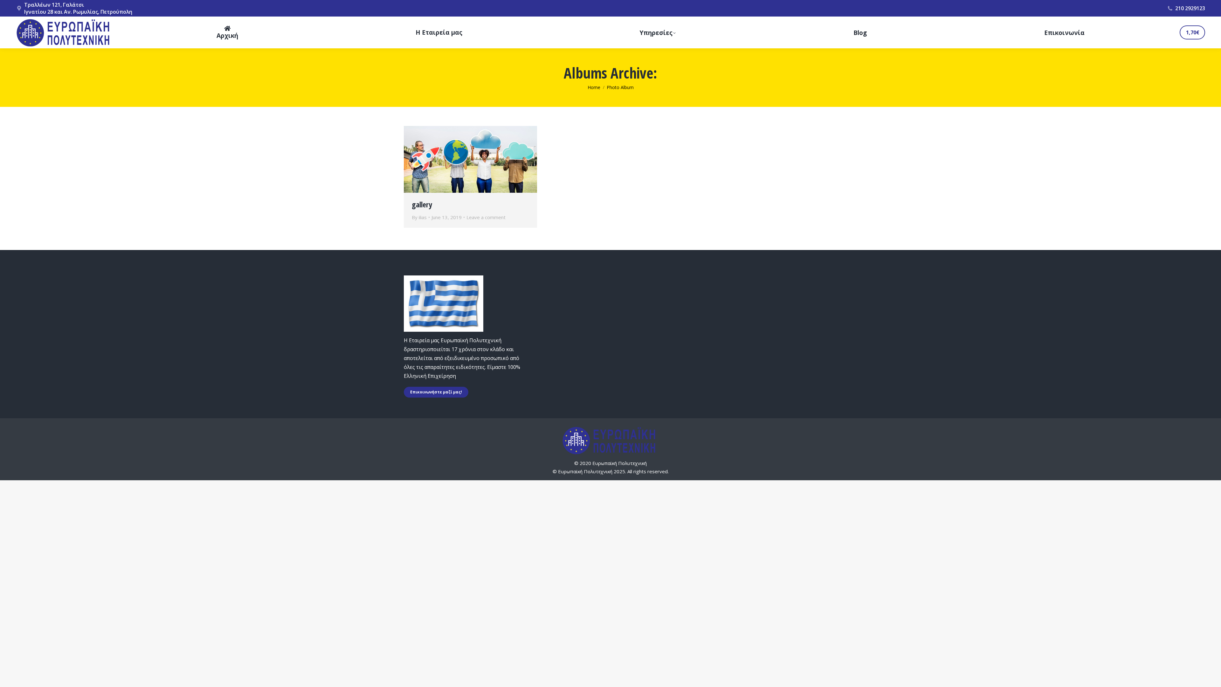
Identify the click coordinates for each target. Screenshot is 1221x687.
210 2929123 (1190, 8)
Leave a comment (486, 217)
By (419, 217)
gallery (422, 204)
